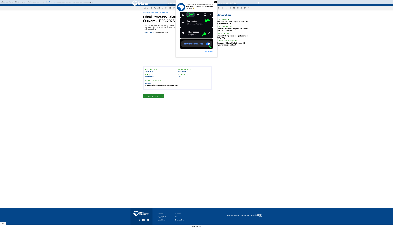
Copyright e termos (164, 217)
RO (227, 8)
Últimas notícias (224, 15)
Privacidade (161, 220)
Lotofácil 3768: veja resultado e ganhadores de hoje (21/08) (232, 37)
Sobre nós (178, 214)
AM (159, 8)
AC (151, 8)
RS (234, 8)
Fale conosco (179, 217)
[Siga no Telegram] (147, 220)
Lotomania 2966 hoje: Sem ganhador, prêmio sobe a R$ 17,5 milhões (232, 30)
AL (155, 8)
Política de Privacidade (51, 2)
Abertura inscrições (151, 69)
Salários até (149, 74)
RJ (219, 8)
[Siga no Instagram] (143, 220)
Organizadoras (179, 220)
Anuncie (160, 214)
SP (245, 8)
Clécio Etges (149, 33)
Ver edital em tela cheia (153, 96)
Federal (145, 8)
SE (241, 8)
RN (223, 8)
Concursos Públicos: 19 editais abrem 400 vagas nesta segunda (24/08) (231, 44)
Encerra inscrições (184, 69)
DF (173, 8)
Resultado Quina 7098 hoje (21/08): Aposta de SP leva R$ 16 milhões (232, 22)
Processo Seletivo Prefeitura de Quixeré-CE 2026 (161, 85)
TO (249, 8)
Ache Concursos (148, 13)
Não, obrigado (209, 51)
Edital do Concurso (161, 13)
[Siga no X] (139, 220)
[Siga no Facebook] (135, 220)
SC (238, 8)
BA (166, 8)
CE (170, 8)
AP (162, 8)
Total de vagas (183, 74)
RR (230, 8)
